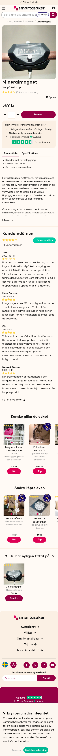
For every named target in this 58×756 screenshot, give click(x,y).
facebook (25, 665)
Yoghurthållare (14, 519)
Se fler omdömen (12, 400)
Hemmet (18, 22)
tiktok (42, 665)
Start (9, 22)
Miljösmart (29, 22)
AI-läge (44, 15)
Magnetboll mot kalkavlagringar (14, 449)
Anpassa (16, 750)
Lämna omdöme (44, 240)
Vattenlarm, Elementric (39, 449)
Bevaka (38, 114)
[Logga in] (12, 665)
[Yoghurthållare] (14, 505)
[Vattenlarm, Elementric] (39, 434)
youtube (51, 665)
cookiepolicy (21, 741)
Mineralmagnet (14, 587)
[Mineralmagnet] (14, 574)
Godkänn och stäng (36, 750)
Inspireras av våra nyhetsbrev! (29, 672)
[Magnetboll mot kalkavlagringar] (14, 434)
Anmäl (46, 678)
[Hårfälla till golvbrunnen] (39, 505)
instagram (34, 665)
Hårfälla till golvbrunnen (39, 520)
